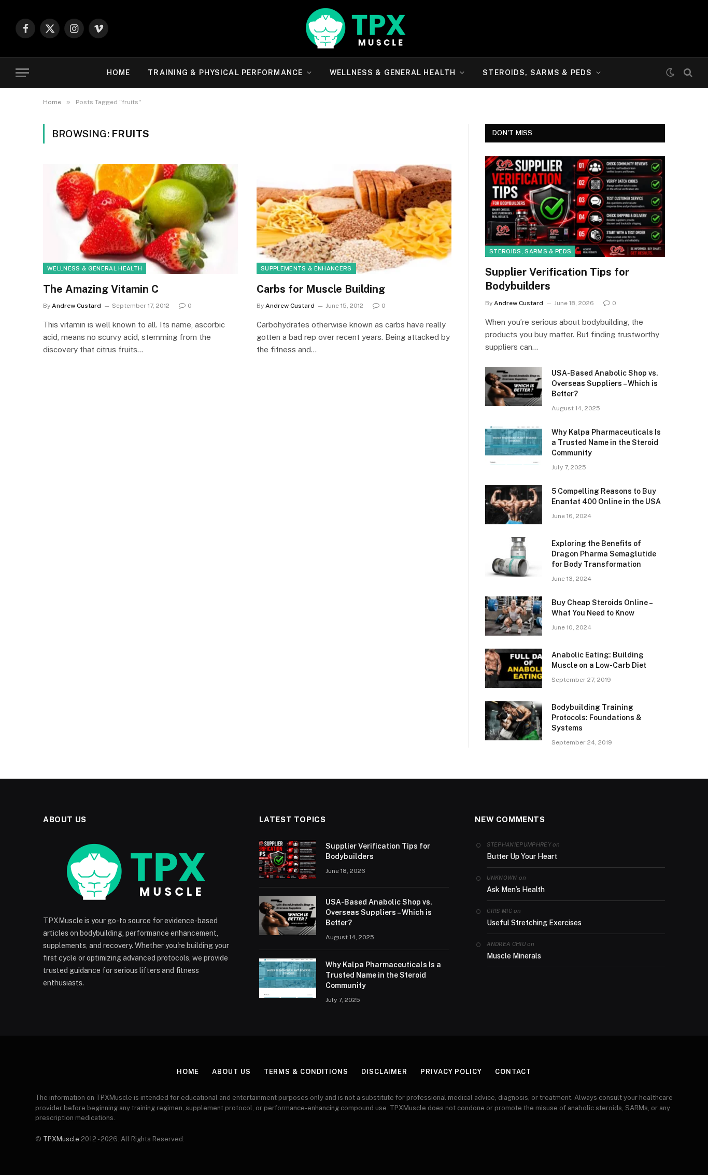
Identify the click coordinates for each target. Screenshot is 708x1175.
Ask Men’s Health (516, 889)
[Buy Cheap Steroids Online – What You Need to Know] (513, 616)
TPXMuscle (61, 1139)
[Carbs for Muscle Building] (354, 219)
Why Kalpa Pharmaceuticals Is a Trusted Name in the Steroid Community (606, 442)
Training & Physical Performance (225, 72)
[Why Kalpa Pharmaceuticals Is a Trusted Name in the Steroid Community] (513, 445)
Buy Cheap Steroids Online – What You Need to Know (601, 607)
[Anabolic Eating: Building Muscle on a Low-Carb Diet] (513, 668)
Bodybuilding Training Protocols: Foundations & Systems (596, 717)
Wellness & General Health (393, 72)
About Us (231, 1072)
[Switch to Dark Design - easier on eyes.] (670, 72)
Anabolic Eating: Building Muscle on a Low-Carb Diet (598, 660)
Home (118, 72)
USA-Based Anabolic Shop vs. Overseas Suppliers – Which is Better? (604, 383)
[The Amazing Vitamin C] (140, 219)
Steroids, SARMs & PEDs (537, 72)
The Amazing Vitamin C (101, 289)
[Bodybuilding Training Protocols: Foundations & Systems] (513, 720)
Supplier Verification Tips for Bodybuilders (557, 279)
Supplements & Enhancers (306, 268)
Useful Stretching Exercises (534, 923)
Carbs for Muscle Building (321, 289)
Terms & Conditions (306, 1072)
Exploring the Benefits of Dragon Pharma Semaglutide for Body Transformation (603, 553)
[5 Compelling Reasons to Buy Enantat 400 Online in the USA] (513, 504)
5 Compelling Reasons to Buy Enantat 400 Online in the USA (606, 496)
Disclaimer (384, 1072)
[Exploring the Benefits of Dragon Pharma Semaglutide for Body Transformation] (513, 557)
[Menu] (22, 72)
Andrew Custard (76, 305)
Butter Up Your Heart (522, 856)
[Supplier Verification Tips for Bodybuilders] (575, 206)
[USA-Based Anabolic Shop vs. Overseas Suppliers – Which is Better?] (513, 386)
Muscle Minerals (514, 956)
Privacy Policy (451, 1072)
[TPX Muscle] (354, 28)
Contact (513, 1072)
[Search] (687, 72)
